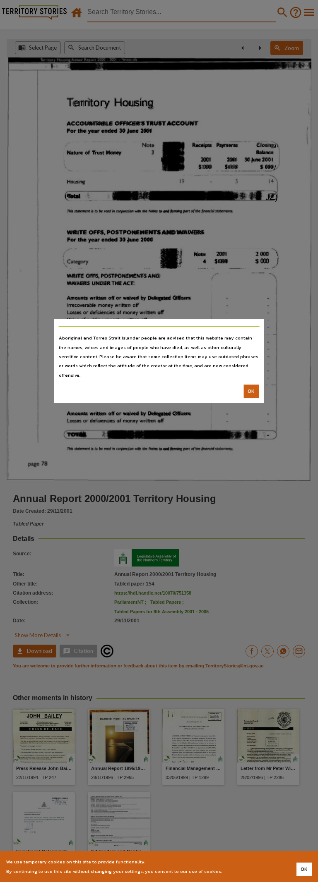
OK (251, 391)
